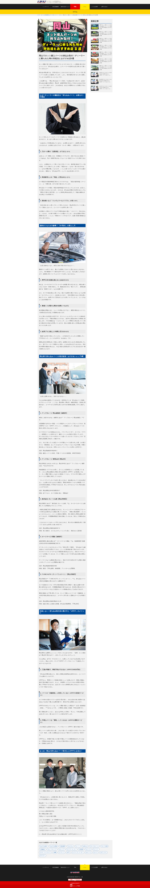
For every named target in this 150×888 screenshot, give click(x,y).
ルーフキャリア (52, 849)
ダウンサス (104, 852)
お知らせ (85, 846)
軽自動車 (63, 846)
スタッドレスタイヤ (46, 852)
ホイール (89, 852)
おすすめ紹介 (44, 846)
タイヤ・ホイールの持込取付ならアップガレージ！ (47, 14)
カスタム (71, 846)
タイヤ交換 (105, 846)
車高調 (81, 849)
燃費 (55, 852)
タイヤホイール (95, 846)
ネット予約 (75, 885)
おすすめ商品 (54, 846)
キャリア (62, 849)
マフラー (43, 855)
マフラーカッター (72, 849)
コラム (60, 14)
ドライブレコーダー (78, 852)
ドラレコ (62, 852)
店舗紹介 (43, 849)
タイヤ (96, 852)
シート (78, 846)
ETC (69, 852)
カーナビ (88, 849)
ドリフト (96, 849)
